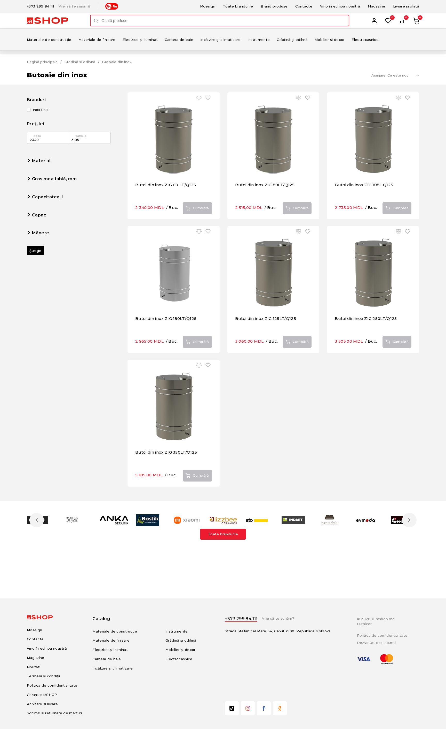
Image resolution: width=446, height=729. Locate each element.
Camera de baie (179, 39)
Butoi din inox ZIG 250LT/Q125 (366, 318)
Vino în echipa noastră (340, 6)
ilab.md (389, 643)
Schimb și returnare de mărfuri (54, 713)
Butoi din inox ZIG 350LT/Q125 (166, 452)
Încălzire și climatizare (220, 39)
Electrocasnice (365, 39)
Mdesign (207, 6)
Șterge (35, 251)
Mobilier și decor (330, 39)
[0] (388, 21)
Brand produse (274, 6)
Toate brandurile (238, 6)
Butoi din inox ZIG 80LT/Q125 (265, 184)
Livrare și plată (406, 6)
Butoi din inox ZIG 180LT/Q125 (165, 318)
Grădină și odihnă (292, 39)
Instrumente (259, 39)
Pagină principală (42, 62)
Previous (36, 520)
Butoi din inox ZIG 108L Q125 (364, 184)
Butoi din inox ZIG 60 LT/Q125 (165, 184)
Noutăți (33, 667)
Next (409, 520)
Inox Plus (40, 110)
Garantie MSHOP (42, 695)
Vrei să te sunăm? (75, 6)
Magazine (376, 6)
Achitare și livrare (42, 704)
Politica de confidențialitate (52, 685)
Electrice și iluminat (140, 39)
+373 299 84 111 (40, 6)
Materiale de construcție (49, 39)
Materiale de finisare (97, 39)
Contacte (303, 6)
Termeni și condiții (43, 676)
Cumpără (201, 208)
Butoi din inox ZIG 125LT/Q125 (265, 318)
